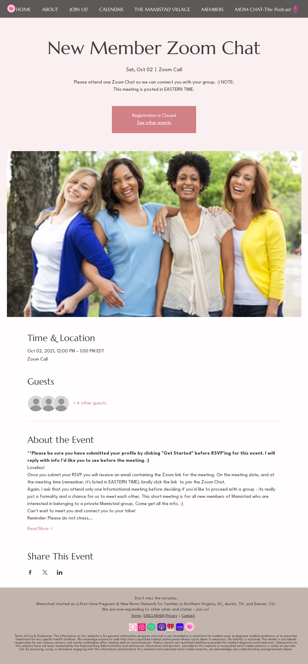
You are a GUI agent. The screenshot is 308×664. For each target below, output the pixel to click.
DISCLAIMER (154, 615)
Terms (136, 615)
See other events (154, 123)
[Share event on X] (45, 572)
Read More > (40, 529)
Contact (188, 615)
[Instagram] (142, 627)
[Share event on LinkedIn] (60, 572)
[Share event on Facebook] (30, 572)
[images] (133, 627)
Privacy (171, 615)
